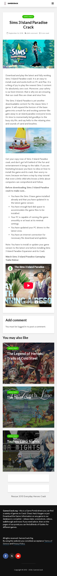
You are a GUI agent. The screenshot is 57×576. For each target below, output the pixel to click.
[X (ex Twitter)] (12, 556)
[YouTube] (18, 556)
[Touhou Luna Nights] (28, 450)
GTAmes (10, 378)
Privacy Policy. (19, 543)
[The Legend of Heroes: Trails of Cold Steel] (28, 363)
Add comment (32, 33)
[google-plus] (24, 556)
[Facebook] (5, 556)
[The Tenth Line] (28, 407)
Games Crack (28, 17)
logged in (22, 326)
